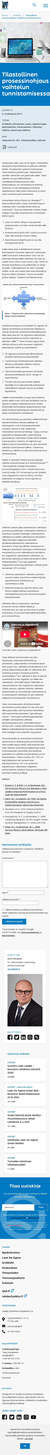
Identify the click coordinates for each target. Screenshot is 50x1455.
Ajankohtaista (11, 1252)
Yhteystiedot (10, 1272)
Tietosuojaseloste (13, 1278)
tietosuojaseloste (30, 932)
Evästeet (7, 1283)
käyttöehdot (8, 935)
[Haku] (35, 5)
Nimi (5, 892)
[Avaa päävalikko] (45, 5)
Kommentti (8, 858)
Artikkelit (17, 15)
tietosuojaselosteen (14, 1225)
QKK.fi (6, 1291)
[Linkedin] (19, 1418)
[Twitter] (11, 1418)
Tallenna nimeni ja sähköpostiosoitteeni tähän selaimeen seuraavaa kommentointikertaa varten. (25, 912)
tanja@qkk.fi (8, 1355)
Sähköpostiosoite (11, 899)
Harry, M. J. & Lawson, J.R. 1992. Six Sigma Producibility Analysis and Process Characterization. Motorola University (25, 801)
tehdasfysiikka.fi (12, 1296)
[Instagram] (26, 1418)
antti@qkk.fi (14, 969)
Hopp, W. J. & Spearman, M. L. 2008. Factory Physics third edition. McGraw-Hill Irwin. (26, 829)
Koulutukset (10, 1267)
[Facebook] (4, 1418)
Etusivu (5, 15)
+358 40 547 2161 (11, 1358)
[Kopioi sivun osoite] (36, 1038)
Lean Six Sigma (11, 1257)
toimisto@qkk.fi (15, 1326)
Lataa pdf (12, 147)
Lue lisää (28, 1438)
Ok (25, 1446)
